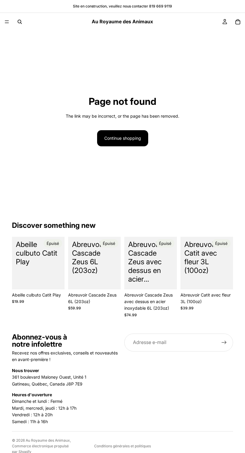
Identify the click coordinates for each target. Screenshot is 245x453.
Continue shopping (122, 138)
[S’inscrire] (224, 342)
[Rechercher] (19, 21)
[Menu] (7, 22)
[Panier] (237, 21)
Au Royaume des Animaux (48, 440)
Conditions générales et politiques (122, 446)
